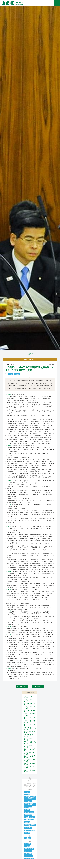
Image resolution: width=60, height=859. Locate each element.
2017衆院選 (27, 846)
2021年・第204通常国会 (30, 735)
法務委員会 (16, 374)
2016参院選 (27, 843)
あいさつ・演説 (28, 851)
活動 (30, 841)
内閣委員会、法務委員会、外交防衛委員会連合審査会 (30, 798)
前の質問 (22, 687)
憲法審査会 (27, 809)
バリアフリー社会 (29, 856)
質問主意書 (27, 832)
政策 (30, 836)
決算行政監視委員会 (29, 819)
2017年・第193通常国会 (29, 767)
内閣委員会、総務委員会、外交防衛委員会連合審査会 (30, 785)
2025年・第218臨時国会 (29, 703)
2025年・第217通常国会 (29, 707)
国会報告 (10, 374)
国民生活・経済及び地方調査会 (30, 804)
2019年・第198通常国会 (29, 753)
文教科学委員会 (28, 814)
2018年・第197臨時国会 (29, 756)
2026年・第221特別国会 (29, 696)
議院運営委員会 (28, 828)
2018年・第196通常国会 (29, 760)
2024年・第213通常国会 (30, 714)
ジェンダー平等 (28, 853)
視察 (29, 838)
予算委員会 (27, 792)
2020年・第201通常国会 (29, 746)
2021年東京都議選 (29, 848)
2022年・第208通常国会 (30, 728)
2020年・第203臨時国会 (30, 739)
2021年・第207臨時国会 (29, 732)
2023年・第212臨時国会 (29, 718)
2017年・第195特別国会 (29, 763)
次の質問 (37, 687)
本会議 (26, 817)
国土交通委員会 (28, 801)
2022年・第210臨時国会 (29, 725)
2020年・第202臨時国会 (30, 742)
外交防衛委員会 (28, 807)
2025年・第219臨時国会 (29, 700)
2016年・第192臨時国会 (29, 770)
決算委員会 (31, 817)
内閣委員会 (27, 794)
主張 (26, 838)
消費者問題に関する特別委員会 (30, 825)
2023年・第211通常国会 (29, 721)
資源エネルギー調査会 (30, 830)
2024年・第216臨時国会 (30, 711)
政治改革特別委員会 (29, 812)
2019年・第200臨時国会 (29, 749)
